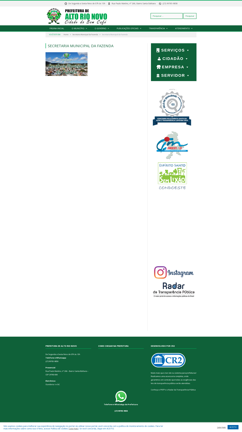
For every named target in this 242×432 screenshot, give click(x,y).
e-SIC (57, 384)
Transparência (157, 28)
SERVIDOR (173, 75)
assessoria (170, 376)
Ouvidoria (50, 384)
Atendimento (182, 28)
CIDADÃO (173, 58)
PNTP (162, 389)
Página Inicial (56, 28)
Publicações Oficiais (128, 28)
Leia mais (73, 428)
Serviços (173, 50)
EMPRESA (173, 67)
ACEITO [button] (233, 427)
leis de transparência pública (163, 383)
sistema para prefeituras (185, 373)
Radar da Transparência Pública (182, 389)
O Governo (100, 28)
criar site (168, 373)
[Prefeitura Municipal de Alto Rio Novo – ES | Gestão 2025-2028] (79, 15)
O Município (78, 28)
